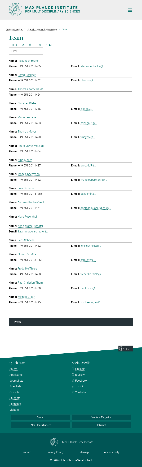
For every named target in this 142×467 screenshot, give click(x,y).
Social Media (81, 363)
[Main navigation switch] (129, 10)
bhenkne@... (88, 80)
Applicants (16, 374)
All (50, 45)
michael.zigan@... (91, 302)
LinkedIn (80, 369)
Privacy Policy (55, 452)
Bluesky (80, 374)
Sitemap (84, 452)
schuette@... (88, 260)
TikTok (79, 386)
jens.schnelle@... (91, 245)
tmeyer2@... (88, 137)
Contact (41, 417)
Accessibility (111, 452)
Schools (14, 392)
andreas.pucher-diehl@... (96, 208)
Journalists (16, 380)
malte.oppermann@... (94, 179)
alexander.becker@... (93, 66)
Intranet (101, 425)
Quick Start (18, 363)
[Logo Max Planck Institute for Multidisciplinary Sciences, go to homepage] (65, 9)
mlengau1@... (89, 123)
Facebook (81, 380)
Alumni (14, 369)
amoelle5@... (88, 165)
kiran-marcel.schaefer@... (33, 231)
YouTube (80, 392)
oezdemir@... (88, 193)
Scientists (15, 386)
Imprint (27, 452)
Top (128, 348)
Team (17, 322)
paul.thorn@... (89, 288)
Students (15, 398)
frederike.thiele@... (92, 274)
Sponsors (15, 404)
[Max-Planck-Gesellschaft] (56, 442)
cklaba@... (87, 109)
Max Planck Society (41, 425)
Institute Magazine (101, 417)
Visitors (14, 409)
